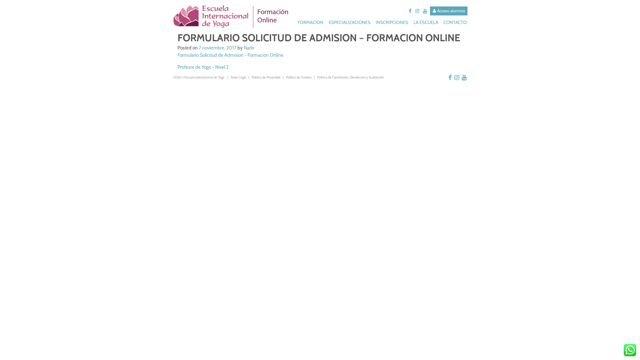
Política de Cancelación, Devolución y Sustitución (350, 77)
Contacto (455, 22)
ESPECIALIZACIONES (350, 22)
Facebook (410, 11)
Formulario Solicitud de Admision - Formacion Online (231, 55)
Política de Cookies (299, 77)
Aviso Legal (238, 77)
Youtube (425, 11)
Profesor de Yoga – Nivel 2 (203, 67)
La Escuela (426, 22)
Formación (311, 22)
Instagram (417, 11)
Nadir (249, 48)
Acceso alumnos (451, 10)
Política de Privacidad (266, 77)
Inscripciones (392, 22)
